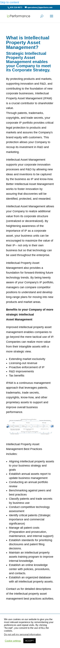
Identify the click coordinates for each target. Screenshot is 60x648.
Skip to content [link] (9, 2)
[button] (51, 18)
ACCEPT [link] (29, 641)
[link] (19, 16)
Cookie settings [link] (13, 641)
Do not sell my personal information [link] (22, 634)
